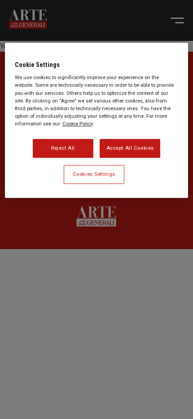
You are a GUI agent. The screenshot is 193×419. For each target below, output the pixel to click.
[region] (97, 120)
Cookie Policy (77, 123)
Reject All (63, 148)
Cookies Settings (94, 174)
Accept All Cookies (130, 148)
